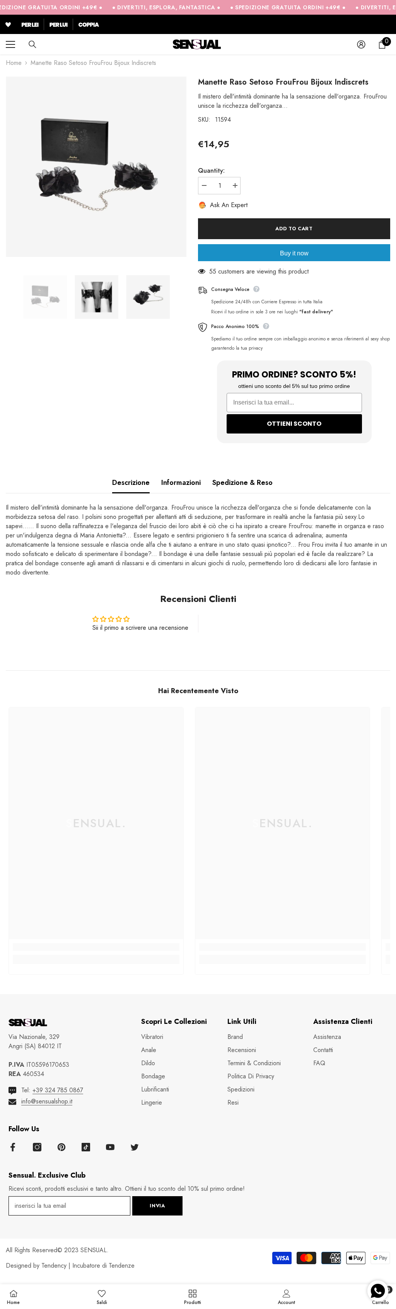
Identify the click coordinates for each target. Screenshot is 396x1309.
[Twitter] (134, 1147)
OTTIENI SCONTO (294, 423)
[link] (96, 947)
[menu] (10, 44)
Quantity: (211, 170)
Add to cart (293, 228)
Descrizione (131, 483)
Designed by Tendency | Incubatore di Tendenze (70, 1265)
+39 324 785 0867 (57, 1090)
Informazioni (181, 483)
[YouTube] (110, 1147)
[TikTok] (86, 1147)
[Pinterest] (61, 1147)
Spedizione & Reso (242, 483)
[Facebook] (12, 1147)
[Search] (32, 44)
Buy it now (294, 253)
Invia (157, 1205)
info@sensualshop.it (46, 1101)
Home (14, 62)
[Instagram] (37, 1147)
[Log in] (361, 44)
